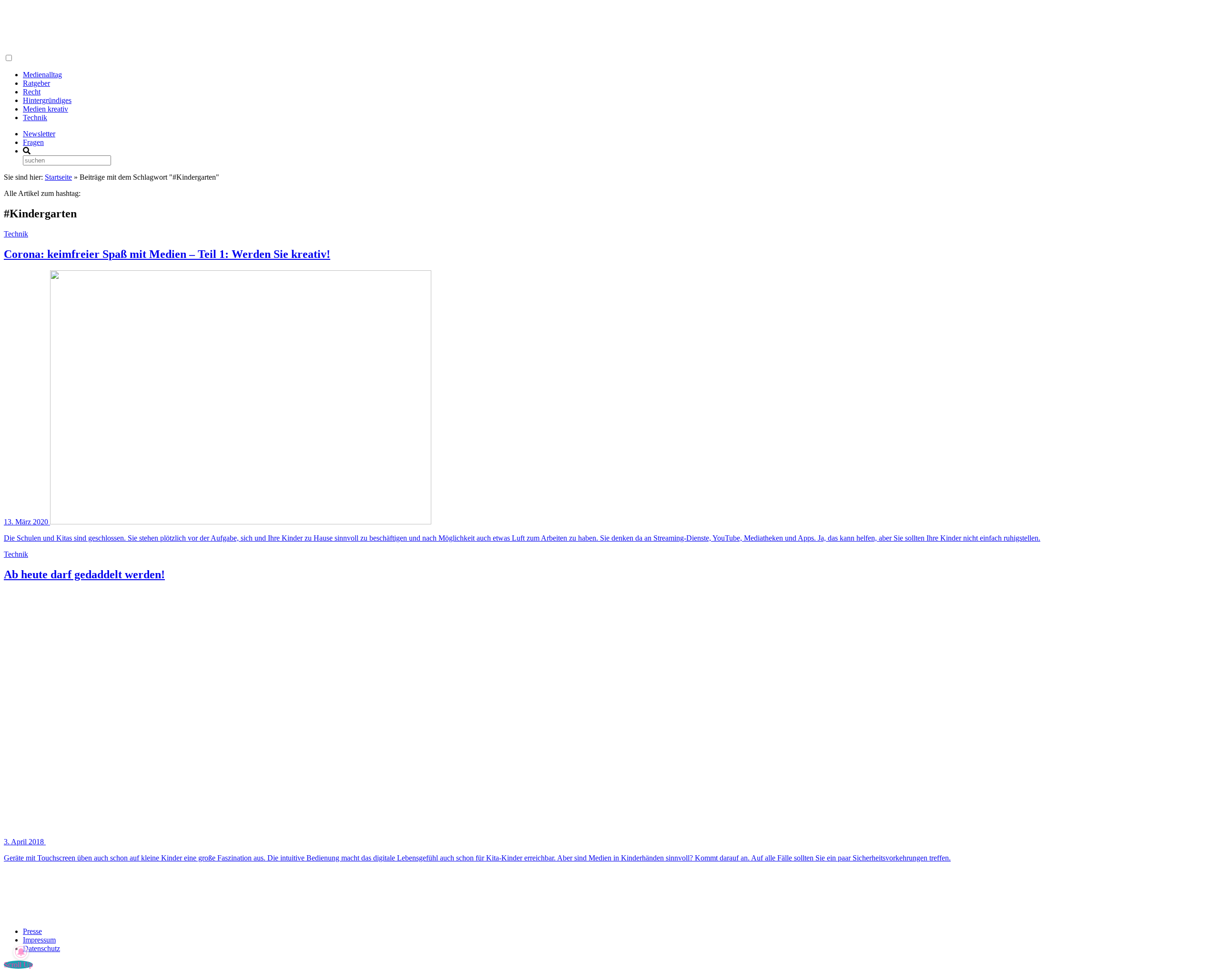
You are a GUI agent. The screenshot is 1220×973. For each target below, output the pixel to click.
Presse (32, 931)
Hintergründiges (47, 100)
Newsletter (39, 134)
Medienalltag (42, 75)
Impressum (39, 940)
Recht (32, 92)
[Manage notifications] (21, 952)
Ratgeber (36, 83)
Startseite (58, 177)
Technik (35, 117)
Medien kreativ (45, 109)
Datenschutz (41, 948)
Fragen (33, 142)
